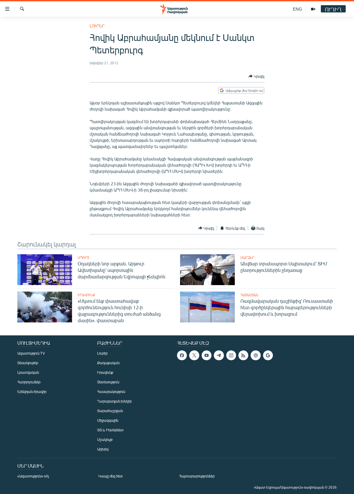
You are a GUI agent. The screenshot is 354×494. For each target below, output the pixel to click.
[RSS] (243, 355)
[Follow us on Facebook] (182, 355)
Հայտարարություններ (197, 476)
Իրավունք (86, 295)
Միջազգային (107, 420)
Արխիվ (102, 449)
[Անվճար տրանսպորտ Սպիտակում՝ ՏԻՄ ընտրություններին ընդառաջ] (207, 269)
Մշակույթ (104, 439)
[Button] (256, 76)
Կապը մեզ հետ (110, 476)
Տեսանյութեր (27, 363)
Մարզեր (247, 258)
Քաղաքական (108, 363)
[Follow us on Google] (268, 355)
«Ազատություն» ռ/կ (33, 476)
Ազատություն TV (31, 353)
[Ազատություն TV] (313, 9)
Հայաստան (249, 295)
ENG (297, 8)
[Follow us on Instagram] (231, 355)
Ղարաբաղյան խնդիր (114, 401)
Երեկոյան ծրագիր (31, 391)
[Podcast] (255, 355)
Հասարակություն (111, 391)
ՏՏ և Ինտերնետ (110, 430)
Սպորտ (83, 258)
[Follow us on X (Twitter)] (194, 355)
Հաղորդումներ (28, 382)
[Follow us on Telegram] (219, 355)
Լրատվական (28, 372)
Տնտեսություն (108, 382)
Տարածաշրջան (110, 410)
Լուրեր (97, 25)
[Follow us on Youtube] (206, 355)
